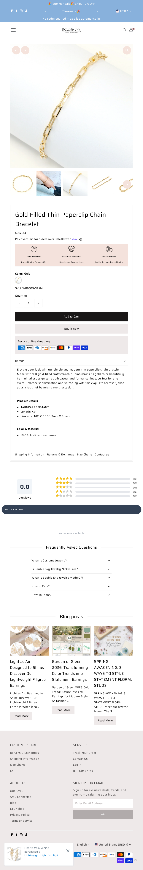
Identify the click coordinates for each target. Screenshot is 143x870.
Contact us (102, 454)
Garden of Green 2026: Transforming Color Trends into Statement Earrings (70, 670)
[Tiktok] (26, 11)
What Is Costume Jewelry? (49, 560)
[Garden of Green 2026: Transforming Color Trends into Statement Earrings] (71, 641)
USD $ (124, 11)
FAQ (12, 771)
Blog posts (71, 616)
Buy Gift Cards (83, 771)
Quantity (21, 295)
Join (103, 814)
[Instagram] (21, 11)
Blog (13, 803)
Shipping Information (29, 454)
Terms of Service (21, 820)
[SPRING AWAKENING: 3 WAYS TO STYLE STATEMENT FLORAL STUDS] (113, 641)
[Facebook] (16, 11)
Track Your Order (84, 753)
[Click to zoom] (127, 50)
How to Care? (40, 586)
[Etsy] (12, 11)
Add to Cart (71, 316)
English (82, 844)
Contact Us (80, 759)
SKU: (18, 288)
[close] (67, 850)
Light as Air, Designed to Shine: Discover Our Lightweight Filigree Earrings (28, 673)
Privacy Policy (20, 815)
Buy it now (71, 328)
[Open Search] (124, 30)
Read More (21, 716)
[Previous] (46, 11)
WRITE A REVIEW (14, 509)
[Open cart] (131, 30)
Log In (77, 764)
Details (19, 361)
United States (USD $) (113, 844)
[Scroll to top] (135, 859)
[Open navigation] (13, 30)
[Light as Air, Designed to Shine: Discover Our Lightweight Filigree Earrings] (29, 641)
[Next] (97, 11)
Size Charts (84, 454)
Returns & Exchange (60, 454)
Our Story (16, 791)
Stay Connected (20, 797)
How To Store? (41, 595)
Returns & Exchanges (24, 753)
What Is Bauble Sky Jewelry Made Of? (57, 577)
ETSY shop (17, 809)
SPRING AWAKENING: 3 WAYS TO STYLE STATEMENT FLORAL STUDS (113, 673)
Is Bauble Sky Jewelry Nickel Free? (54, 569)
